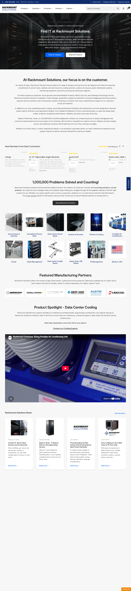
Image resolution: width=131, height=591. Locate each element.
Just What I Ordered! (14, 157)
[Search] (117, 8)
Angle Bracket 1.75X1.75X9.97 (89, 169)
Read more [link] (12, 465)
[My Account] (123, 8)
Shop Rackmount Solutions (65, 203)
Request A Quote (123, 2)
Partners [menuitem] (58, 8)
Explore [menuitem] (69, 8)
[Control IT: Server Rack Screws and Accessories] (19, 428)
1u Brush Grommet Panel (9, 169)
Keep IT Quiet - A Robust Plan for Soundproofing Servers (48, 445)
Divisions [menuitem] (47, 8)
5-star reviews (31, 196)
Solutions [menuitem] (35, 8)
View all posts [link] (120, 413)
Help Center (97, 2)
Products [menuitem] (24, 8)
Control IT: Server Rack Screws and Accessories (17, 444)
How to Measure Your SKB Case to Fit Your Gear (111, 444)
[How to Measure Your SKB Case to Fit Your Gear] (112, 428)
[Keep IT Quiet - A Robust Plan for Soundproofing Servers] (50, 428)
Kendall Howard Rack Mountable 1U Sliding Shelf (49, 170)
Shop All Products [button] (75, 55)
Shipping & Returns (109, 2)
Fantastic (89, 157)
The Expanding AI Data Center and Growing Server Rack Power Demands (80, 445)
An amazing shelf (53, 157)
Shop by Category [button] (55, 55)
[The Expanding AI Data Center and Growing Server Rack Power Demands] (81, 428)
